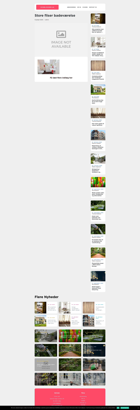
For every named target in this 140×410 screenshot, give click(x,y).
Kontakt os (93, 7)
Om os (79, 7)
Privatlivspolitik (124, 407)
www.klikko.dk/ (58, 405)
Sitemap (83, 405)
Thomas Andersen (96, 26)
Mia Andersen (95, 97)
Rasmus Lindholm (96, 50)
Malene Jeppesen (96, 73)
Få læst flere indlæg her (61, 78)
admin (47, 19)
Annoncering (71, 7)
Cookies (85, 7)
